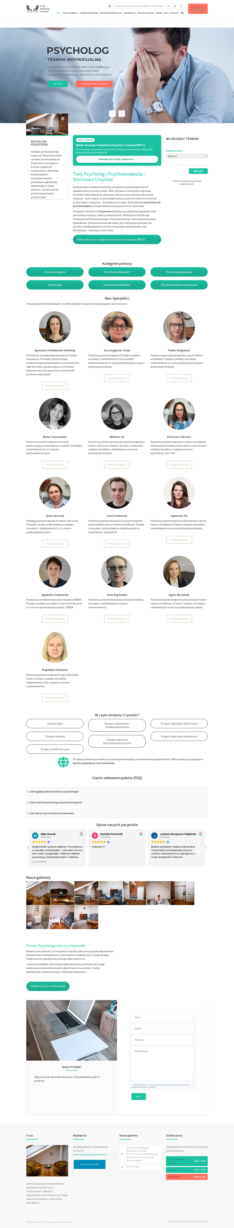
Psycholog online (145, 13)
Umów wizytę (129, 13)
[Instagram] (180, 6)
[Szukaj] (181, 13)
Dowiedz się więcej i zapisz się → (117, 159)
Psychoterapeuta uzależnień (179, 284)
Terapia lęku (55, 723)
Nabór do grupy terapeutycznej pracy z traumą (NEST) (111, 239)
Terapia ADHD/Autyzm (55, 749)
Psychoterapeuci (70, 13)
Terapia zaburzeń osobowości (179, 736)
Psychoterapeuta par (179, 272)
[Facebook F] (169, 6)
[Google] (174, 6)
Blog (166, 13)
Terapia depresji (55, 736)
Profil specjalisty (54, 385)
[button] (205, 847)
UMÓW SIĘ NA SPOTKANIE (47, 986)
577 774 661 (197, 10)
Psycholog (55, 284)
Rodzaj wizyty (174, 150)
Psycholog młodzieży (117, 284)
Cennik (159, 13)
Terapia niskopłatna (89, 13)
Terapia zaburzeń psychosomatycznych (117, 741)
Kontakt (174, 13)
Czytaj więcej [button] (158, 861)
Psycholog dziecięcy (117, 272)
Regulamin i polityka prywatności (188, 1220)
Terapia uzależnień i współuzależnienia (117, 725)
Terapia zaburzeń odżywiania (179, 723)
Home (58, 13)
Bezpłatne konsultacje (111, 13)
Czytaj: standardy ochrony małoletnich (186, 182)
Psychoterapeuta (55, 272)
